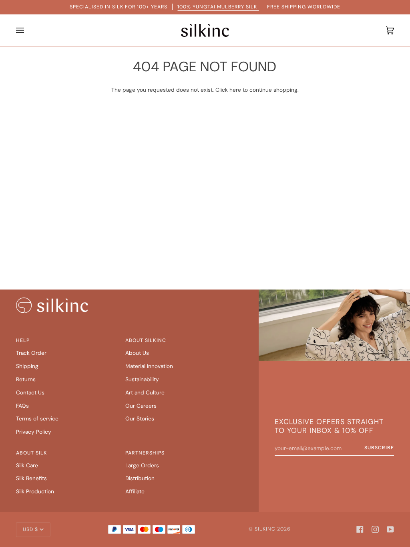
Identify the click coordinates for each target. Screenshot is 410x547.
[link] (52, 305)
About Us (137, 352)
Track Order (31, 352)
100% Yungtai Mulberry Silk (218, 7)
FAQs (22, 405)
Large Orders (142, 465)
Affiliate (135, 491)
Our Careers (141, 405)
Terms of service (37, 418)
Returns (26, 379)
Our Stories (139, 418)
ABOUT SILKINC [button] (145, 340)
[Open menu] (22, 30)
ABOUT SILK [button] (31, 453)
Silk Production (35, 491)
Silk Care (27, 465)
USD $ (30, 529)
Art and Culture (145, 392)
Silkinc (265, 529)
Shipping (27, 366)
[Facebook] (360, 529)
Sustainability (142, 379)
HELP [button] (23, 340)
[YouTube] (390, 529)
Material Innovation (149, 366)
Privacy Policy (33, 431)
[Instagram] (375, 529)
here (235, 89)
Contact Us (30, 392)
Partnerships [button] (145, 453)
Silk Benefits (31, 478)
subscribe (379, 447)
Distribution (140, 478)
